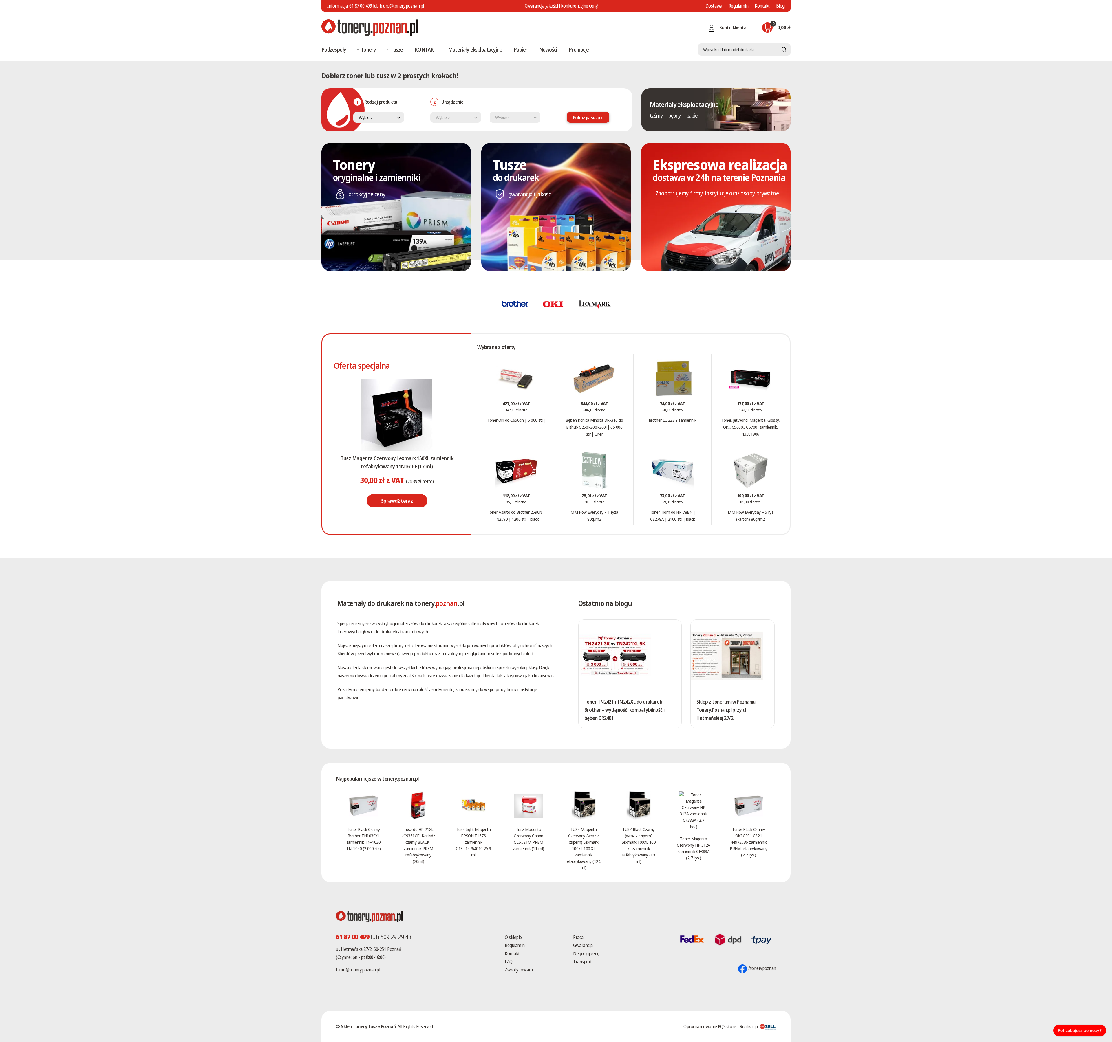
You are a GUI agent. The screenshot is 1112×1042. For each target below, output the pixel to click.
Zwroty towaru (519, 969)
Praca (578, 937)
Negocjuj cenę (586, 953)
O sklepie (513, 937)
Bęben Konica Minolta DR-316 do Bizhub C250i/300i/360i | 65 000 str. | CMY (594, 427)
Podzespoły (333, 49)
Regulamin (739, 6)
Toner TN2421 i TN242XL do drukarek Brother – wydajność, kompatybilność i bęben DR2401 (624, 709)
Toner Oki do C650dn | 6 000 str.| (516, 420)
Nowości (548, 49)
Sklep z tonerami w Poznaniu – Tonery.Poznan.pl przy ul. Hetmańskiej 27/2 (727, 709)
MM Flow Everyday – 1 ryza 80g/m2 (594, 515)
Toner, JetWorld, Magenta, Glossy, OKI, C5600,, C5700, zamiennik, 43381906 (750, 427)
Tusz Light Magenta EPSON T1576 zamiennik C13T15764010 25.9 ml (473, 842)
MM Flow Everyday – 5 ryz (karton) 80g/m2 (750, 515)
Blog (780, 6)
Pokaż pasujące (588, 117)
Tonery (368, 49)
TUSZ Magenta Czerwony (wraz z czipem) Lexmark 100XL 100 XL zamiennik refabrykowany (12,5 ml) (583, 848)
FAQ (509, 961)
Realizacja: (749, 1026)
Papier (521, 49)
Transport (582, 961)
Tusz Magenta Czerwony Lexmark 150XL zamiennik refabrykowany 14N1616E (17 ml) (397, 462)
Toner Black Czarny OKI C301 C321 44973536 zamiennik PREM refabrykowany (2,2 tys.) (748, 842)
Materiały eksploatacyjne (475, 49)
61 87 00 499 (360, 6)
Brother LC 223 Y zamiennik (672, 420)
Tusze (396, 49)
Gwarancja (583, 945)
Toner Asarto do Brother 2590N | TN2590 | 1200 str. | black (516, 515)
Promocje (579, 49)
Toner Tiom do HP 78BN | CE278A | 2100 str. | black (672, 515)
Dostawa (713, 6)
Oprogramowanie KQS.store (709, 1026)
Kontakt (762, 6)
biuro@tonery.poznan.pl (358, 969)
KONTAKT (426, 49)
